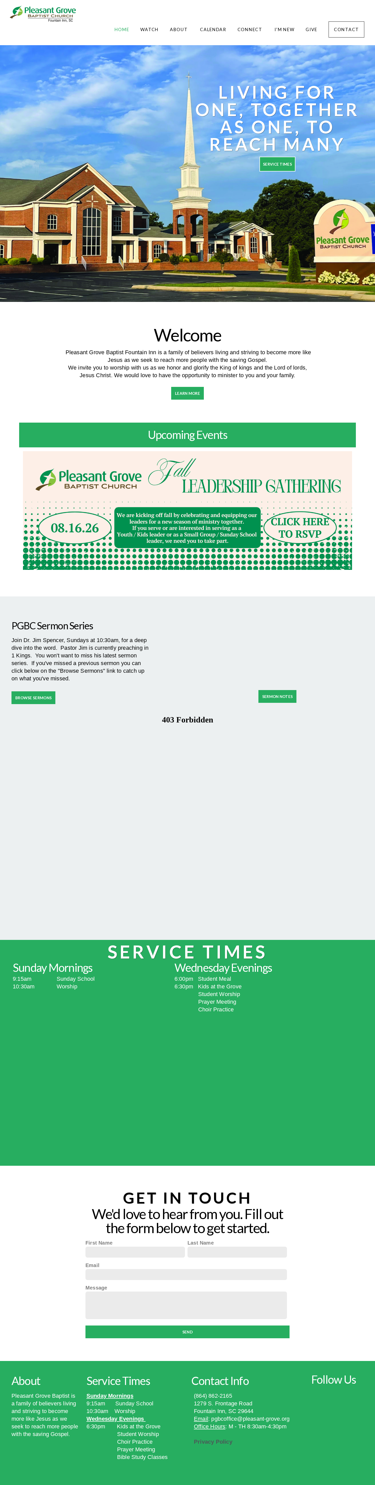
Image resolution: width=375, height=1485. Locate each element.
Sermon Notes (277, 696)
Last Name (201, 1243)
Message (96, 1288)
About (179, 29)
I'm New (284, 29)
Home (122, 29)
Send (187, 1332)
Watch (149, 29)
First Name (98, 1243)
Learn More (187, 393)
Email (92, 1265)
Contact (346, 29)
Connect (251, 29)
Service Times (277, 164)
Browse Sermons (33, 697)
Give (311, 29)
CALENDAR (213, 29)
